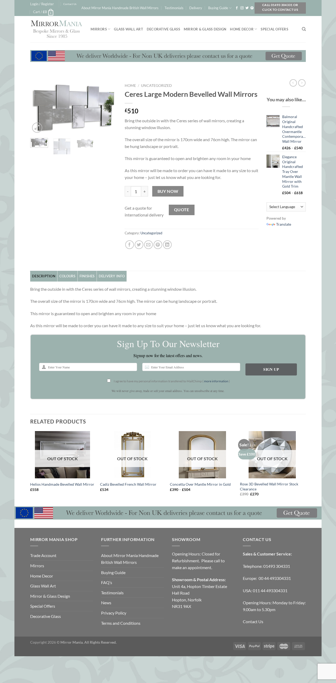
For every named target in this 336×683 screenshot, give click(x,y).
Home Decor (242, 29)
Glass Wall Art (128, 29)
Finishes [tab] (87, 276)
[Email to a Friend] (148, 244)
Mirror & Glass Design (205, 29)
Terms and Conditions (120, 623)
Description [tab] (43, 276)
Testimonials (174, 8)
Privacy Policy (113, 612)
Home (130, 85)
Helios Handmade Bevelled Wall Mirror (62, 484)
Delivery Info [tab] (112, 276)
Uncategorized (156, 85)
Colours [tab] (67, 276)
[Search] (304, 29)
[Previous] (38, 107)
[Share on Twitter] (139, 244)
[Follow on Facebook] (236, 8)
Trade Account (43, 555)
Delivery (195, 8)
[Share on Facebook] (129, 244)
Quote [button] (181, 209)
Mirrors (99, 29)
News (106, 602)
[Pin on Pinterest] (158, 244)
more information (216, 381)
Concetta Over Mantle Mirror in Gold (200, 484)
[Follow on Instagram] (242, 8)
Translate (283, 224)
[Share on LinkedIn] (167, 244)
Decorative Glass (163, 29)
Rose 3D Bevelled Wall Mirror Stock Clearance (269, 486)
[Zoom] (37, 128)
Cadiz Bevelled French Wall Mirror (128, 484)
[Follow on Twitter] (247, 8)
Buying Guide (218, 8)
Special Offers (274, 29)
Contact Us (69, 4)
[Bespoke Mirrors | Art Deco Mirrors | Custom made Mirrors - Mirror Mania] (56, 29)
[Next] (108, 107)
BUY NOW (168, 191)
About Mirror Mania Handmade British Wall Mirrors (120, 8)
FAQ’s (106, 582)
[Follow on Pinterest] (252, 8)
